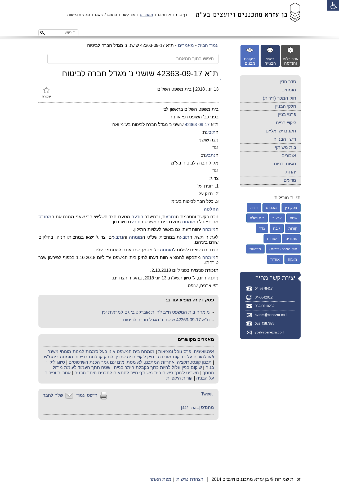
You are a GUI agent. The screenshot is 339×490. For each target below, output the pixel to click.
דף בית (181, 14)
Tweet (207, 394)
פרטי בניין (287, 114)
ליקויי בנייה (286, 122)
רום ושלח (257, 218)
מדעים (290, 180)
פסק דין (291, 208)
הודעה (137, 216)
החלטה (211, 209)
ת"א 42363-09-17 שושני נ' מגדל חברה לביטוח (166, 319)
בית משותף (285, 147)
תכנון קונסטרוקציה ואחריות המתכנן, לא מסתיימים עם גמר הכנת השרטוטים (140, 362)
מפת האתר (160, 479)
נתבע (210, 155)
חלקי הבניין (285, 106)
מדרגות (255, 249)
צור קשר (128, 14)
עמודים (291, 239)
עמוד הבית (208, 45)
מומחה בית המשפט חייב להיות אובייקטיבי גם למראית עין (156, 312)
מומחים (289, 89)
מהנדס (44, 216)
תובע (211, 132)
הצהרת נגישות (78, 14)
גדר (262, 228)
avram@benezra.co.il (271, 315)
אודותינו (164, 14)
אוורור (275, 259)
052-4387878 (264, 324)
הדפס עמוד (86, 395)
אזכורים (289, 155)
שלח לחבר (53, 395)
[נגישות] (333, 5)
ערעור (277, 218)
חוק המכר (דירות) (279, 98)
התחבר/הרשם (106, 14)
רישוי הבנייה (285, 139)
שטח (293, 218)
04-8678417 (264, 289)
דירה (254, 208)
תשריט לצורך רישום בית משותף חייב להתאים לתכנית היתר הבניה (136, 372)
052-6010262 (264, 306)
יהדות (291, 172)
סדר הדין (288, 81)
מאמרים (146, 14)
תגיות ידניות (285, 163)
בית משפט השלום (174, 89)
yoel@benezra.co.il (269, 332)
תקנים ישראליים (281, 130)
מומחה (188, 221)
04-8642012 (264, 297)
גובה (276, 228)
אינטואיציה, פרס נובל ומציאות (186, 351)
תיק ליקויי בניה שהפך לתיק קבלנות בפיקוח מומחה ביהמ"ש (99, 356)
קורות (292, 228)
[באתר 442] (190, 408)
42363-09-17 (197, 124)
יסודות (272, 239)
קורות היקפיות (179, 378)
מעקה (292, 259)
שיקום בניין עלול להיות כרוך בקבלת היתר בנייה (158, 367)
